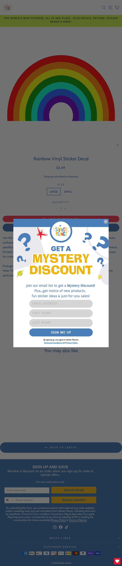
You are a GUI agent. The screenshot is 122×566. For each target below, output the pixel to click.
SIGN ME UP (61, 332)
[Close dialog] (105, 221)
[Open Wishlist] (117, 561)
